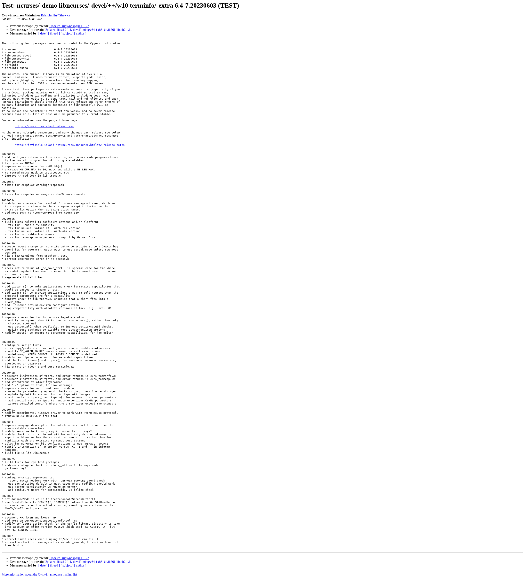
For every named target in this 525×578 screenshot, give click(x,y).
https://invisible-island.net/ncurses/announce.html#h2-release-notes (70, 144)
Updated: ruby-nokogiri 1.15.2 (69, 26)
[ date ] (42, 33)
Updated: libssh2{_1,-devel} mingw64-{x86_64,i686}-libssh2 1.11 (88, 29)
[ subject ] (67, 33)
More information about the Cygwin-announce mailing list (39, 574)
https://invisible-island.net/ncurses (44, 126)
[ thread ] (54, 33)
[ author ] (80, 33)
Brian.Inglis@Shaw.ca (55, 15)
